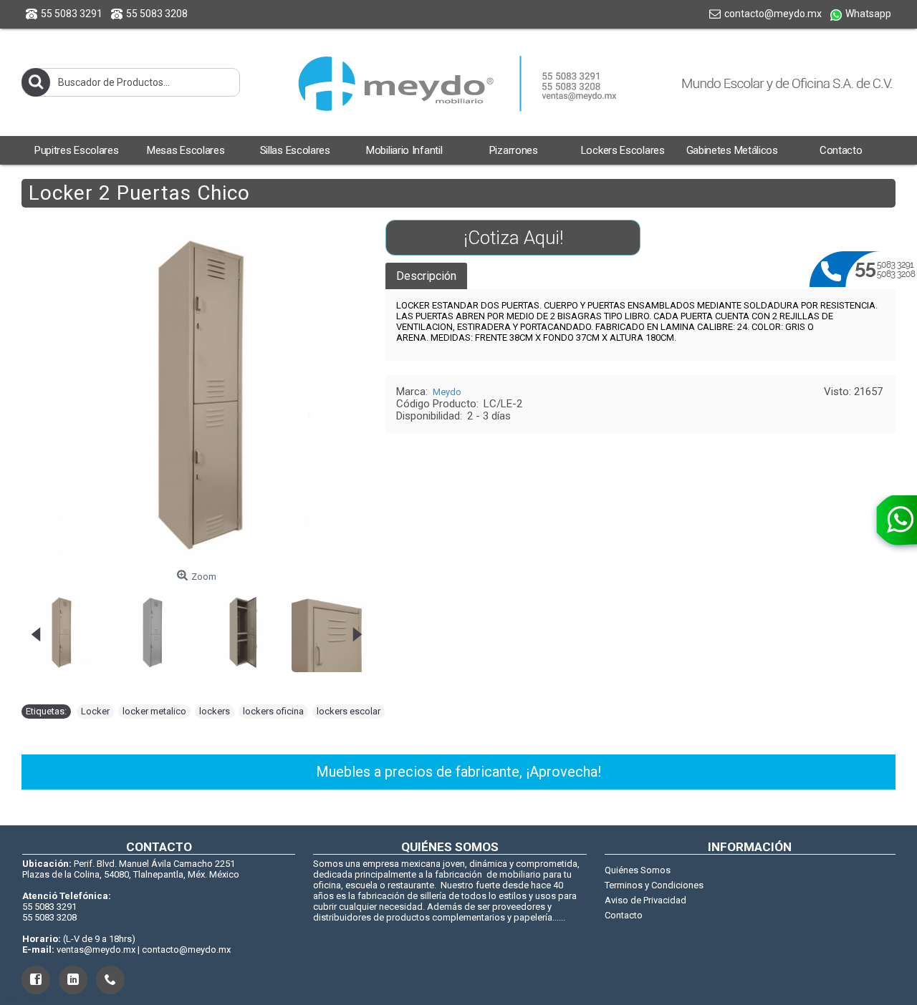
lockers (214, 711)
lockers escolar (348, 711)
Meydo (447, 392)
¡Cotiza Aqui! (513, 237)
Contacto (624, 915)
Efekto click (24, 999)
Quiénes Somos (638, 870)
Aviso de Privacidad (645, 900)
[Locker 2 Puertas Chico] (69, 627)
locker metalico (154, 711)
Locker (95, 711)
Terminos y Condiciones (654, 885)
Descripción (426, 276)
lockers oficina (273, 711)
